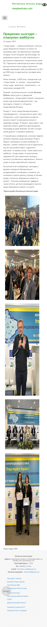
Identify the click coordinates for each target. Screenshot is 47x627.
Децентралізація (13, 593)
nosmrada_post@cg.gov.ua (26, 569)
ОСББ (9, 599)
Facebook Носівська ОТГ (16, 607)
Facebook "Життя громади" (17, 610)
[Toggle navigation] (4, 18)
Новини (22, 26)
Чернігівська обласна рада (17, 588)
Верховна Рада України (16, 581)
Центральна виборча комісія (17, 596)
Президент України (14, 578)
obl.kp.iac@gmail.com (31, 572)
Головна (12, 26)
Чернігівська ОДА (13, 585)
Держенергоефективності (16, 602)
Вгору (6, 591)
